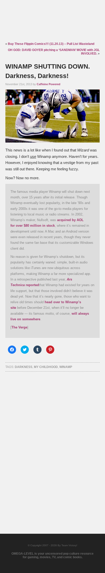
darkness (23, 367)
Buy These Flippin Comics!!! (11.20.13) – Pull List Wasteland (51, 44)
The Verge (19, 327)
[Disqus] (52, 446)
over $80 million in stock (35, 225)
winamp (65, 367)
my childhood (46, 367)
